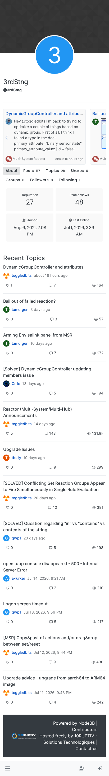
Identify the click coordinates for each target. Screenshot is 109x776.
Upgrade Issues (19, 449)
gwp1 (16, 538)
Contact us (86, 748)
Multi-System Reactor (29, 159)
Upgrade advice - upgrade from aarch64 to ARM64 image (54, 681)
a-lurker (18, 578)
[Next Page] (102, 137)
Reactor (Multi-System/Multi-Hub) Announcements (37, 412)
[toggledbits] (6, 424)
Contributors (84, 729)
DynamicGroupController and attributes (46, 113)
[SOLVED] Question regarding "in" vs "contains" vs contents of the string (54, 526)
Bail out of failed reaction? (29, 301)
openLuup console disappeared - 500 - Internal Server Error (50, 567)
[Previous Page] (7, 137)
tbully (16, 458)
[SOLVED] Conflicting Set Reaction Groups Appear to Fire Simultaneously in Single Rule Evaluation (54, 486)
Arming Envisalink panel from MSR (37, 335)
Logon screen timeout (25, 603)
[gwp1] (6, 498)
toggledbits (22, 275)
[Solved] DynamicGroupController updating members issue (47, 372)
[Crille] (6, 383)
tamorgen (20, 309)
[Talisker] (6, 692)
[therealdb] (6, 275)
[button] (7, 768)
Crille (16, 383)
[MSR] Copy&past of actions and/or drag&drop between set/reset (50, 641)
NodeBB (87, 723)
